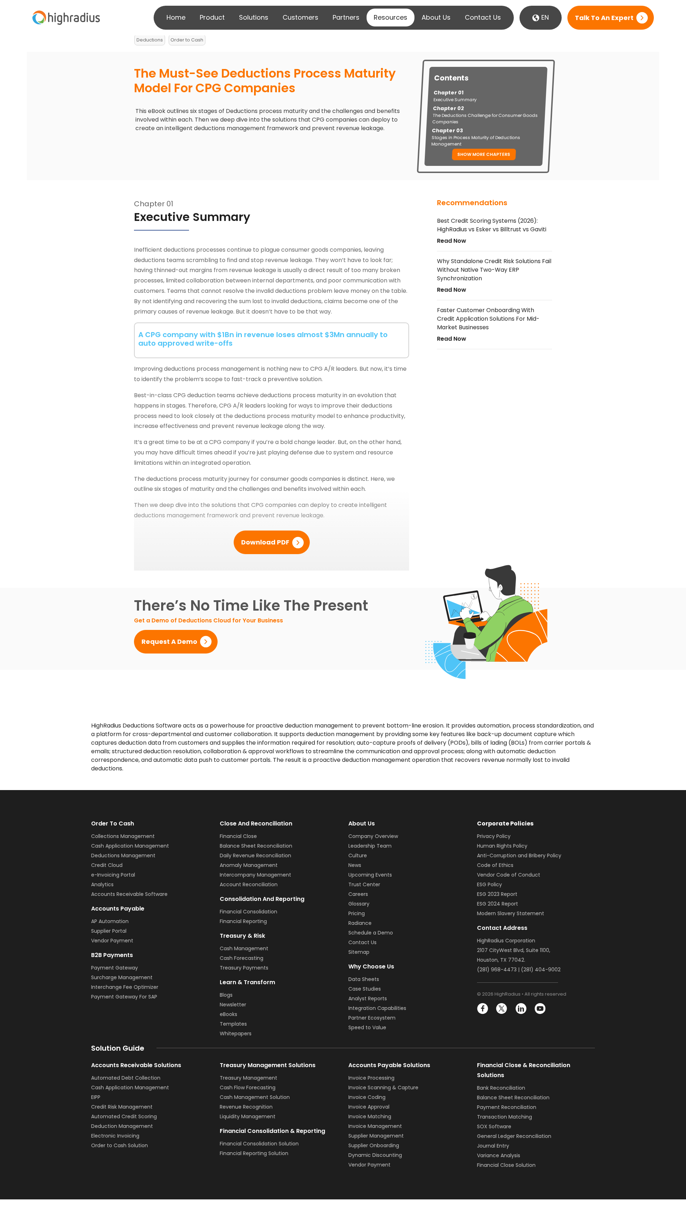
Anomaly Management (249, 865)
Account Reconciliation (249, 884)
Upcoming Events (370, 874)
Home (175, 17)
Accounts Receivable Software (129, 894)
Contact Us (483, 17)
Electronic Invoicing (115, 1135)
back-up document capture (517, 734)
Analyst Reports (367, 998)
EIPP (95, 1097)
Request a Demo (169, 641)
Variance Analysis (498, 1155)
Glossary (358, 903)
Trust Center (364, 884)
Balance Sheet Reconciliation (256, 845)
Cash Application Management (130, 845)
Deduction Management (122, 1126)
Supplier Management (376, 1135)
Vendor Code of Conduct (508, 874)
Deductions (149, 40)
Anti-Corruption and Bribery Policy (519, 855)
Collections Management (123, 836)
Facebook (483, 1008)
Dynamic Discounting (375, 1155)
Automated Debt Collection (125, 1077)
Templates (233, 1023)
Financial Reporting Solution (254, 1153)
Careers (358, 894)
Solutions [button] (253, 17)
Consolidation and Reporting (262, 899)
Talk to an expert (604, 17)
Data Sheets (363, 979)
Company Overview (373, 836)
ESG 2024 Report (497, 903)
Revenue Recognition (246, 1106)
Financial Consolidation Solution (259, 1143)
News (354, 865)
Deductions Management (123, 855)
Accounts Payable (117, 908)
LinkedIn (521, 1008)
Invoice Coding (367, 1097)
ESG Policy (489, 884)
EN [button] (544, 17)
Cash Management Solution (255, 1097)
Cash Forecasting (241, 958)
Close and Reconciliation (256, 823)
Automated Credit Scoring (124, 1116)
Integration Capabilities (377, 1008)
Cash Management (244, 948)
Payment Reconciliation (506, 1107)
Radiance (360, 923)
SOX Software (494, 1126)
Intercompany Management (255, 874)
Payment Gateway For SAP (124, 996)
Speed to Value (367, 1027)
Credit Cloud (107, 865)
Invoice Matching (369, 1116)
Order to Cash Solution (119, 1145)
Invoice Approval (368, 1106)
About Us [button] (436, 17)
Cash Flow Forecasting (247, 1087)
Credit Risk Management (122, 1106)
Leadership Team (370, 845)
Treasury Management (248, 1077)
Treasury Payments (244, 967)
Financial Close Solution (506, 1165)
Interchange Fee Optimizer (124, 987)
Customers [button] (300, 17)
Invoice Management (375, 1126)
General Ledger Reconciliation (514, 1136)
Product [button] (212, 17)
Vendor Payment (112, 940)
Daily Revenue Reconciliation (255, 855)
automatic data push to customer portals (211, 760)
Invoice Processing (371, 1077)
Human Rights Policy (502, 845)
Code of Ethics (495, 865)
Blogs (226, 994)
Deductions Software (152, 725)
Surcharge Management (122, 977)
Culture (357, 855)
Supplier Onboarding (373, 1145)
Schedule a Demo (370, 932)
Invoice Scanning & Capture (383, 1087)
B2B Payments (112, 955)
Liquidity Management (247, 1116)
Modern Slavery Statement (510, 913)
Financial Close (238, 836)
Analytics (102, 884)
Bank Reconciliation (501, 1087)
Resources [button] (390, 17)
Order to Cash (186, 40)
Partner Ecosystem (372, 1017)
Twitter (502, 1008)
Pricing (356, 913)
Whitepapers (236, 1033)
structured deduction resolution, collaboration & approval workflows (208, 751)
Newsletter (233, 1004)
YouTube (540, 1008)
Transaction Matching (504, 1116)
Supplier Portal (108, 930)
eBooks (228, 1014)
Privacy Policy (494, 836)
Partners (346, 17)
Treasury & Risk (242, 936)
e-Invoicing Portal (113, 874)
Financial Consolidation (248, 911)
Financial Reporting (243, 921)
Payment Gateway (114, 967)
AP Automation (110, 921)
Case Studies (364, 988)
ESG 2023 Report (497, 894)
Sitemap (358, 952)
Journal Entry (493, 1145)
